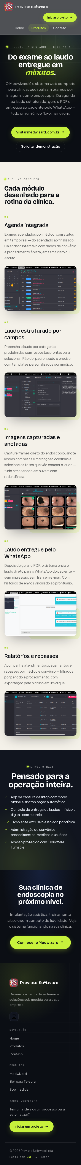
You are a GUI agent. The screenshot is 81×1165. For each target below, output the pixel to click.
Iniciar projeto (57, 17)
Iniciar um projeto (28, 1126)
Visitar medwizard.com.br (37, 132)
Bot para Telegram (24, 1081)
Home (19, 28)
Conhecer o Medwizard (37, 942)
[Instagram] (14, 1016)
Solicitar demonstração (40, 146)
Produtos (38, 28)
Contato (59, 28)
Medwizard (18, 1073)
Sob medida (19, 1089)
